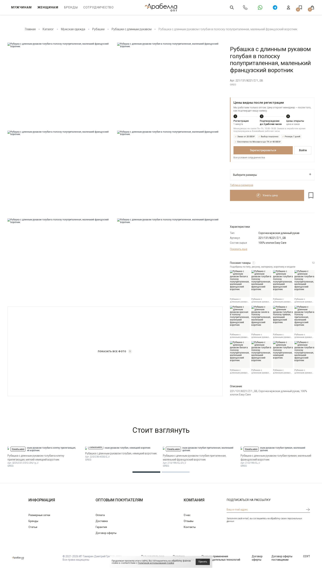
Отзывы (188, 521)
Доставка (102, 521)
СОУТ (306, 556)
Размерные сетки (39, 515)
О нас (187, 515)
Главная (30, 29)
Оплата (100, 515)
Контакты (190, 527)
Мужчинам (21, 7)
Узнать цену (18, 449)
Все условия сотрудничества (249, 157)
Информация (42, 500)
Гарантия (101, 527)
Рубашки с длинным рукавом (131, 29)
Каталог (48, 29)
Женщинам (48, 7)
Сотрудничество (98, 7)
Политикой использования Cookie (156, 563)
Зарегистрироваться (263, 150)
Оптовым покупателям (119, 500)
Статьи (33, 527)
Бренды (71, 7)
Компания (194, 500)
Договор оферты (106, 533)
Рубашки (98, 29)
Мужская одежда (73, 29)
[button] (146, 472)
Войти (303, 150)
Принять (202, 561)
